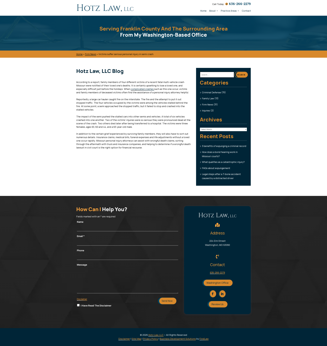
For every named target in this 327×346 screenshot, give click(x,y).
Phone (80, 250)
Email (81, 236)
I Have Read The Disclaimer (96, 305)
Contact (246, 10)
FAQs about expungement (216, 168)
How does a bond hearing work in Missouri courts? (220, 154)
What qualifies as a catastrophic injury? (223, 161)
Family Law (208, 98)
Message (82, 264)
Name (80, 221)
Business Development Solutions (178, 338)
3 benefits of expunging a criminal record (224, 146)
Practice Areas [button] (229, 10)
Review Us (217, 304)
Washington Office (217, 282)
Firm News (207, 104)
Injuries (206, 110)
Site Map (136, 338)
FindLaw (204, 338)
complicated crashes (142, 88)
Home (203, 10)
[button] (324, 327)
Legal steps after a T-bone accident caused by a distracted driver (221, 176)
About (212, 10)
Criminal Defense (211, 92)
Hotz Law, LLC (156, 334)
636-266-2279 (240, 4)
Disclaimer (82, 299)
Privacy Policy (150, 338)
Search (241, 74)
